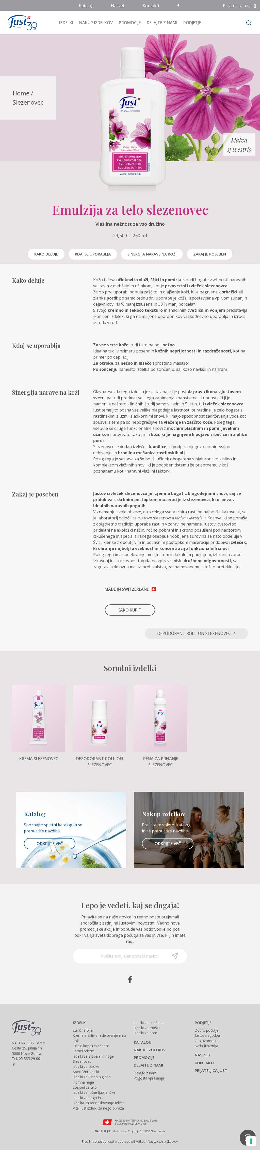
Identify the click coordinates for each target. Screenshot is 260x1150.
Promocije (130, 22)
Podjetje (192, 22)
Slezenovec (28, 102)
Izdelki (66, 22)
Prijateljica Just (237, 5)
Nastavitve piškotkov (163, 1141)
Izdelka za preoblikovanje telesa (99, 1102)
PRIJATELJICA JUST (211, 1070)
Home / (23, 93)
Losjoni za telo (85, 1087)
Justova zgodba (207, 1035)
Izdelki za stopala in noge (93, 1056)
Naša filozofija (206, 1045)
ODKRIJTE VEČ (50, 843)
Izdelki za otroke (86, 1066)
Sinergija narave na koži (151, 254)
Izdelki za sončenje (149, 1022)
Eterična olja (83, 1030)
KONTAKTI (204, 1062)
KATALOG (143, 1042)
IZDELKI (80, 1022)
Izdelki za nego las (88, 1097)
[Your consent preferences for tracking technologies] (251, 1141)
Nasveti (118, 5)
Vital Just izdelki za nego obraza (98, 1108)
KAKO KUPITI (130, 610)
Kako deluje (46, 254)
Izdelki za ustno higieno (92, 1076)
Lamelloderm (83, 1050)
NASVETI (202, 1054)
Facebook (179, 6)
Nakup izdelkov (96, 22)
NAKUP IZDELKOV (150, 1049)
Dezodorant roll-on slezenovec (194, 633)
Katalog (86, 5)
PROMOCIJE (144, 1057)
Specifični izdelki (86, 1071)
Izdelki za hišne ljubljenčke (94, 1092)
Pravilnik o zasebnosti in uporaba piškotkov (113, 1141)
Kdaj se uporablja (93, 254)
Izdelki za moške (147, 1027)
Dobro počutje (206, 1030)
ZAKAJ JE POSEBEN (209, 254)
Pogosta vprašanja (149, 1078)
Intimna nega (83, 1082)
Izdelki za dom (145, 1032)
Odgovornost (205, 1040)
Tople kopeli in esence (91, 1045)
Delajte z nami (162, 22)
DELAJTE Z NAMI (148, 1065)
